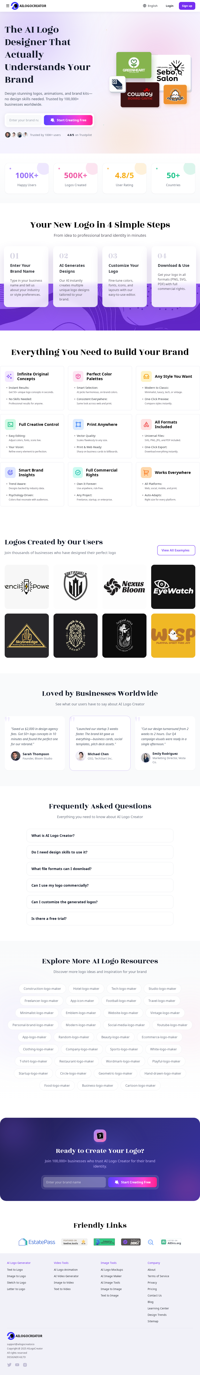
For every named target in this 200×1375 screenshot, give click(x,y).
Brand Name (65, 692)
